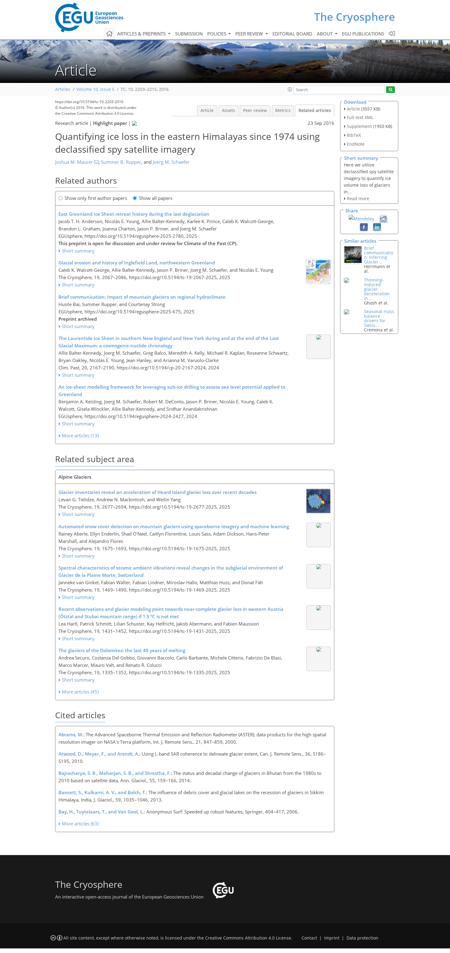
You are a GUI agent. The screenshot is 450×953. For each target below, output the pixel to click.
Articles (62, 89)
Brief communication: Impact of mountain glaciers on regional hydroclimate (142, 297)
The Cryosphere (354, 16)
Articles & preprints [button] (142, 34)
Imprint (331, 938)
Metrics (283, 110)
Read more (358, 198)
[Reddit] (383, 218)
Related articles (314, 110)
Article (207, 110)
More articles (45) (80, 692)
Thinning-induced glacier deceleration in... (377, 289)
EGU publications (363, 34)
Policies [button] (217, 34)
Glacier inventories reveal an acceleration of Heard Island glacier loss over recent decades (157, 492)
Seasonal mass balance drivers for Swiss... (379, 318)
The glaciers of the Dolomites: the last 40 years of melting (121, 650)
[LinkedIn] (377, 227)
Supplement (359, 126)
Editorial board (292, 34)
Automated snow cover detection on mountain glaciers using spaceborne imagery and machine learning (173, 526)
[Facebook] (364, 227)
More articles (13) (80, 435)
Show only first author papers (96, 198)
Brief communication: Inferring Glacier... (378, 255)
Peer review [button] (249, 34)
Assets (228, 110)
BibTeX (354, 135)
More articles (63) (80, 823)
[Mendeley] (361, 218)
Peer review (255, 110)
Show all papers (155, 198)
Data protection (362, 938)
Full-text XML (360, 117)
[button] (290, 89)
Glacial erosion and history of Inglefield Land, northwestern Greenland (136, 263)
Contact (309, 938)
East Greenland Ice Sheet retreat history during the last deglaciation (133, 214)
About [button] (325, 34)
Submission (189, 34)
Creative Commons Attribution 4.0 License (248, 938)
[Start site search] (390, 89)
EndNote (356, 144)
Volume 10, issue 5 (95, 89)
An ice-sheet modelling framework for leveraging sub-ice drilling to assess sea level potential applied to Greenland (171, 390)
